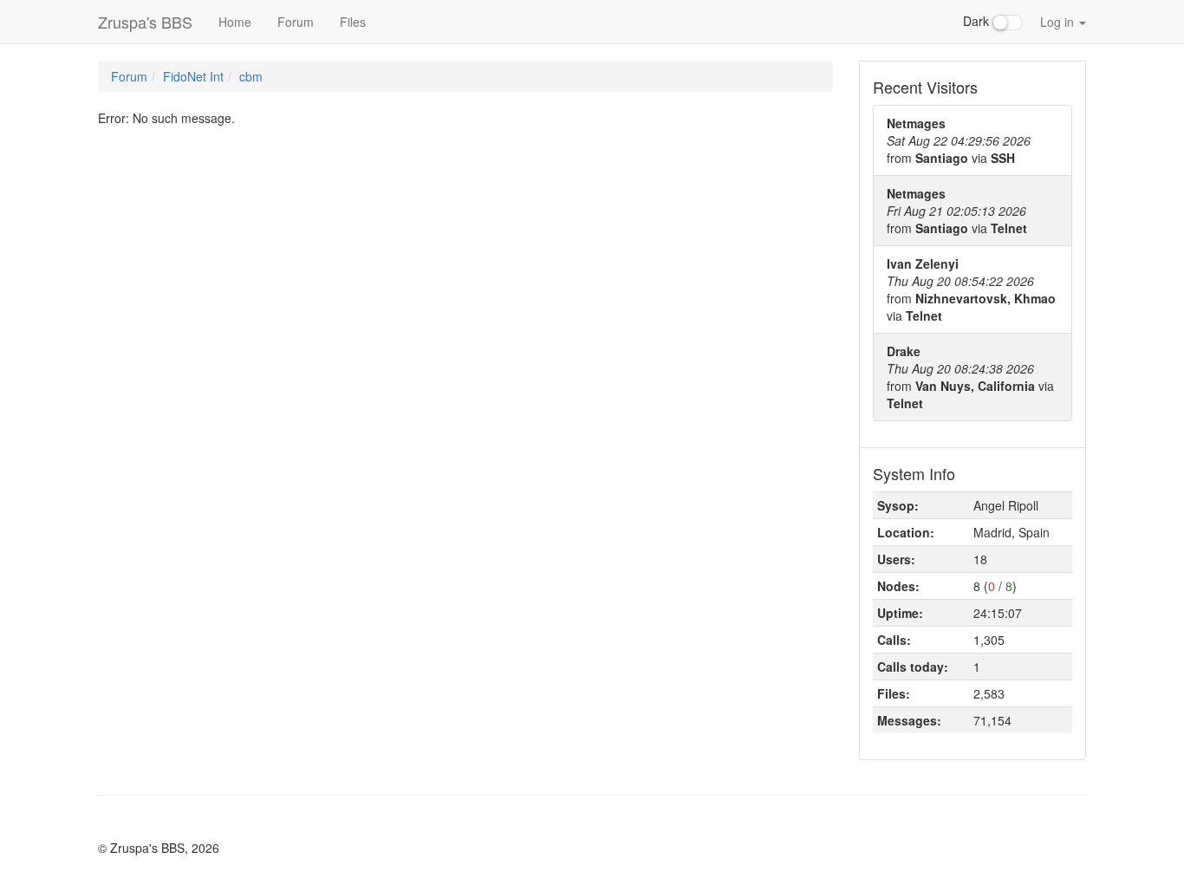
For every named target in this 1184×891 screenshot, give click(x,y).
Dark (977, 20)
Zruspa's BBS (145, 21)
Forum (295, 21)
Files (353, 21)
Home (234, 21)
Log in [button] (1058, 21)
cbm (251, 76)
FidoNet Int (193, 76)
